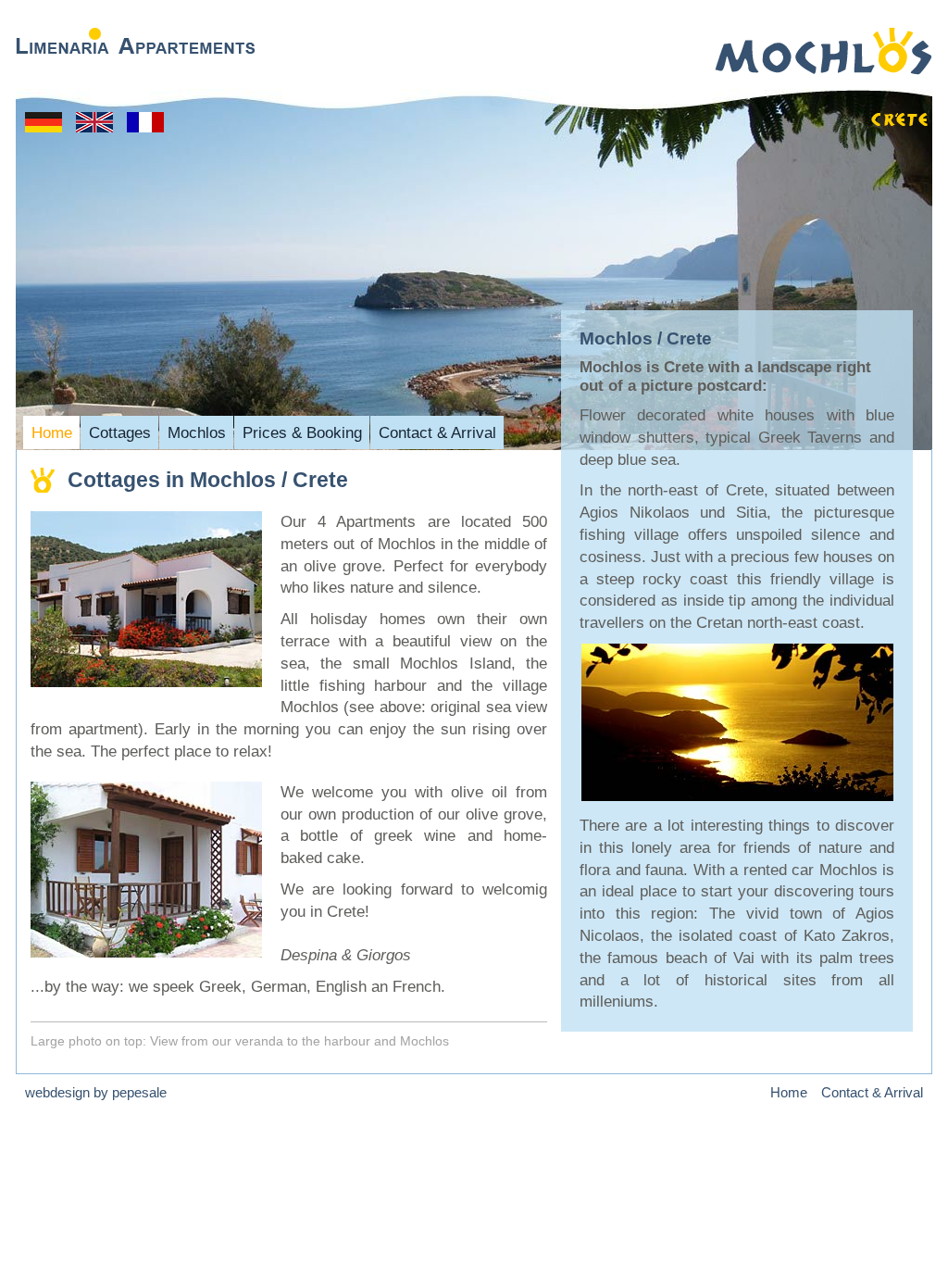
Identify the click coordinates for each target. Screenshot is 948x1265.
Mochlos (197, 432)
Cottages (120, 432)
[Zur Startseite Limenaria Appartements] (136, 48)
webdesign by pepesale (96, 1092)
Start (43, 122)
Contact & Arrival (437, 432)
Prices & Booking (302, 432)
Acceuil (145, 122)
